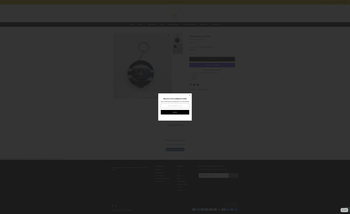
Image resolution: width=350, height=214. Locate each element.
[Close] (190, 95)
